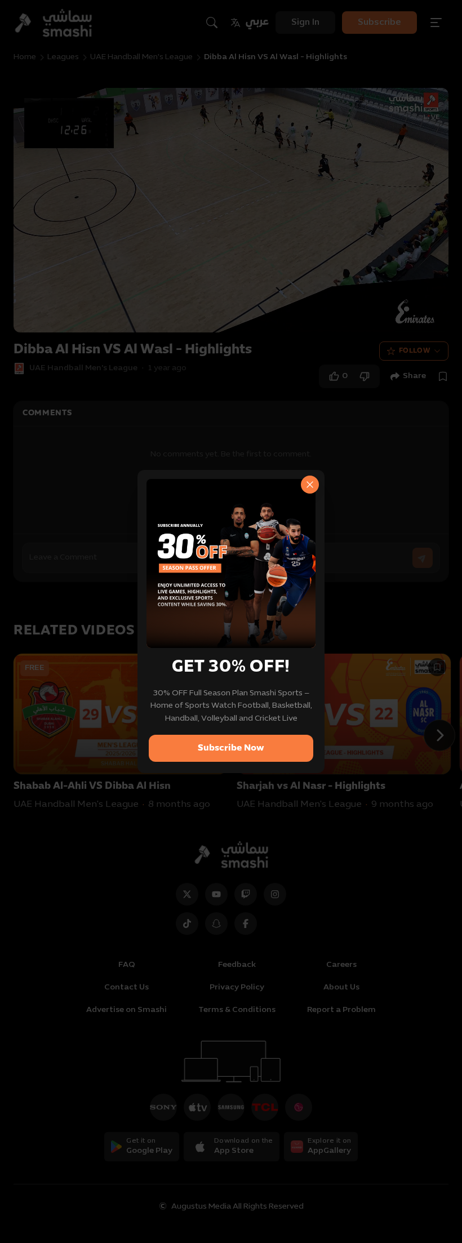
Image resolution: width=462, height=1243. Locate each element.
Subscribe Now (231, 748)
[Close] (310, 485)
